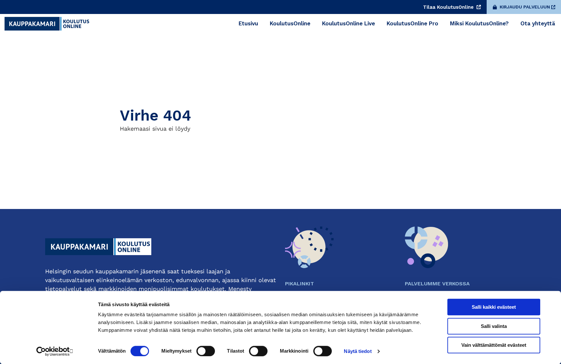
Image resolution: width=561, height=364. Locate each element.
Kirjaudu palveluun (525, 6)
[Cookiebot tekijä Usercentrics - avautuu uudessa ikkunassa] (55, 351)
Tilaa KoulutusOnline (449, 7)
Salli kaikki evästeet (494, 307)
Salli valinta (494, 326)
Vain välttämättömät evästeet (493, 345)
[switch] (205, 351)
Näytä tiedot (357, 351)
